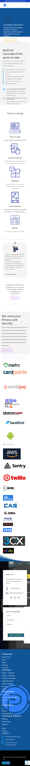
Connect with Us (10, 40)
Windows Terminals (9, 678)
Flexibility (15, 181)
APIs (3, 702)
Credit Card (6, 694)
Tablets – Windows (8, 676)
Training (4, 719)
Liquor (4, 662)
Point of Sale (15, 137)
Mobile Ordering (15, 158)
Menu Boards (15, 206)
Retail (4, 660)
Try (3, 708)
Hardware (7, 670)
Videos (4, 711)
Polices (4, 731)
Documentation (7, 713)
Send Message (16, 635)
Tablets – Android (8, 673)
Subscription (6, 722)
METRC (15, 228)
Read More (7, 350)
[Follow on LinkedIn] (18, 597)
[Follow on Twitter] (15, 597)
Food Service (6, 657)
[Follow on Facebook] (11, 597)
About (4, 728)
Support (4, 724)
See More (15, 298)
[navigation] (5, 763)
